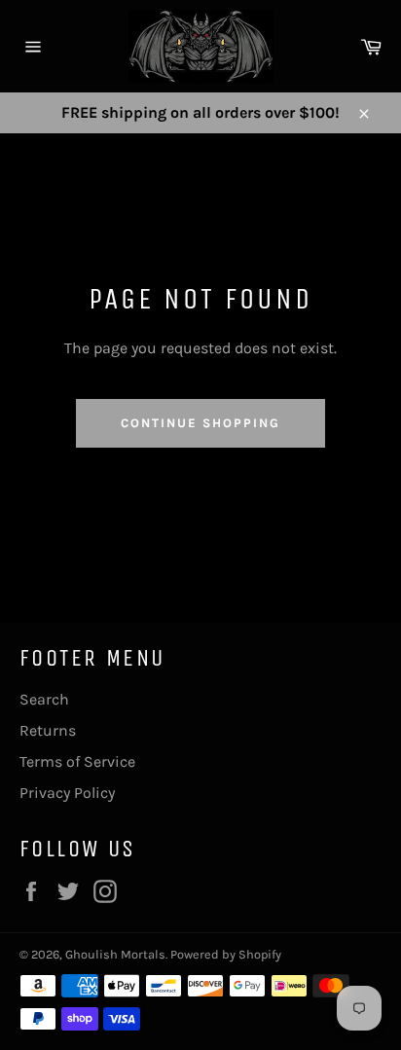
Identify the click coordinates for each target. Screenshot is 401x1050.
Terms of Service (77, 761)
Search (44, 699)
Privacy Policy (67, 792)
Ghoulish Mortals (115, 954)
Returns (47, 730)
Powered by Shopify (225, 954)
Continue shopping (200, 423)
